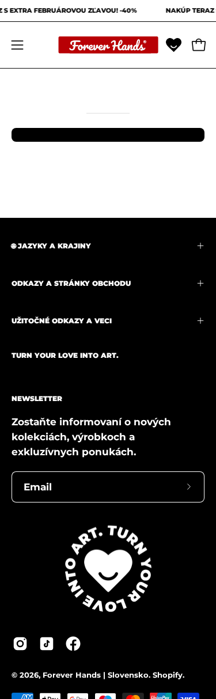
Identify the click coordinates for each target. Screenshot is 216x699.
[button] (173, 44)
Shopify (168, 675)
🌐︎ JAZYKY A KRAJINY (51, 245)
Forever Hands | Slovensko (96, 675)
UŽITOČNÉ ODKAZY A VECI (62, 320)
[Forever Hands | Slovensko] (108, 45)
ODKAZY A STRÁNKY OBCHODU (71, 283)
